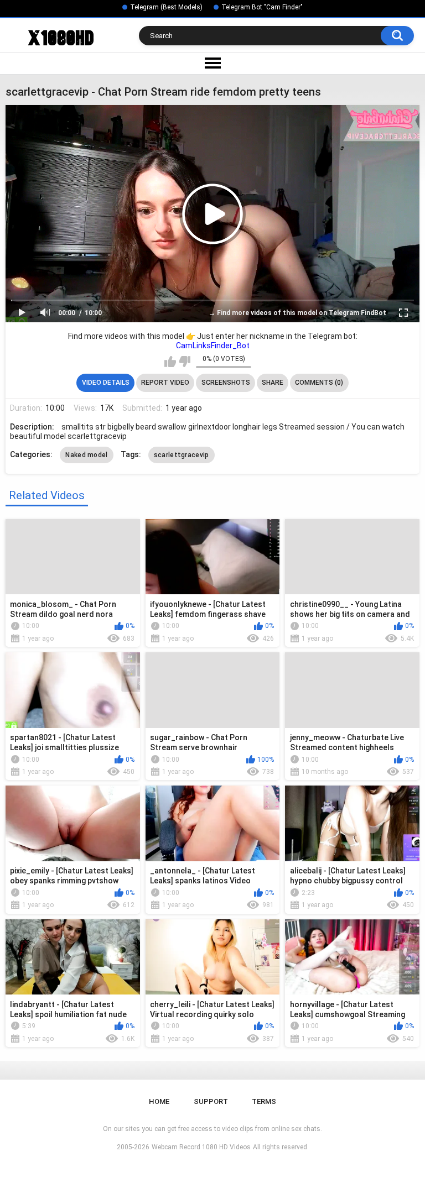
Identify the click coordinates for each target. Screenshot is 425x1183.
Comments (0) (319, 382)
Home (159, 1101)
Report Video (165, 382)
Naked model (86, 455)
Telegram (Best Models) (166, 7)
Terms (264, 1101)
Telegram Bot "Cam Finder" (262, 7)
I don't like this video (184, 361)
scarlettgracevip (181, 455)
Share (272, 382)
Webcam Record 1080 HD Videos (201, 1147)
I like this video (170, 361)
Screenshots (225, 382)
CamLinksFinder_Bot (213, 345)
